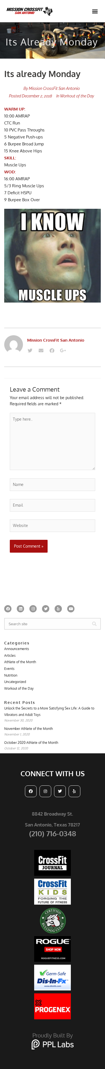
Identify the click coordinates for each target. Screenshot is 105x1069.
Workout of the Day (77, 96)
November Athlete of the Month (28, 729)
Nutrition (10, 675)
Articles (10, 655)
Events (9, 669)
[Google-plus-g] (62, 350)
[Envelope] (41, 350)
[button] (94, 11)
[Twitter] (30, 350)
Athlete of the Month (20, 662)
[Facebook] (52, 350)
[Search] (94, 624)
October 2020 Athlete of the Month (31, 742)
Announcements (16, 649)
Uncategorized (15, 682)
